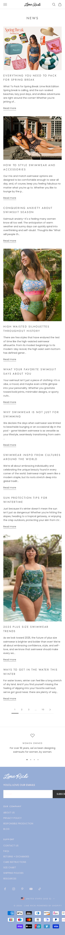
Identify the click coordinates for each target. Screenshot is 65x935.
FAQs (6, 851)
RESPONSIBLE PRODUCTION (18, 823)
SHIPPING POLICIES (13, 873)
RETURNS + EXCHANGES (16, 856)
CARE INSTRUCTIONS (14, 862)
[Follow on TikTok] (39, 889)
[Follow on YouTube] (31, 889)
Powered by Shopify (49, 905)
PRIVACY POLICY (12, 818)
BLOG (6, 829)
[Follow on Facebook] (5, 889)
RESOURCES (9, 878)
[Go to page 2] (50, 709)
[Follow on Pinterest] (22, 889)
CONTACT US (10, 845)
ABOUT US (9, 812)
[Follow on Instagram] (13, 889)
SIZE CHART (9, 867)
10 (43, 709)
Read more (9, 108)
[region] (32, 744)
